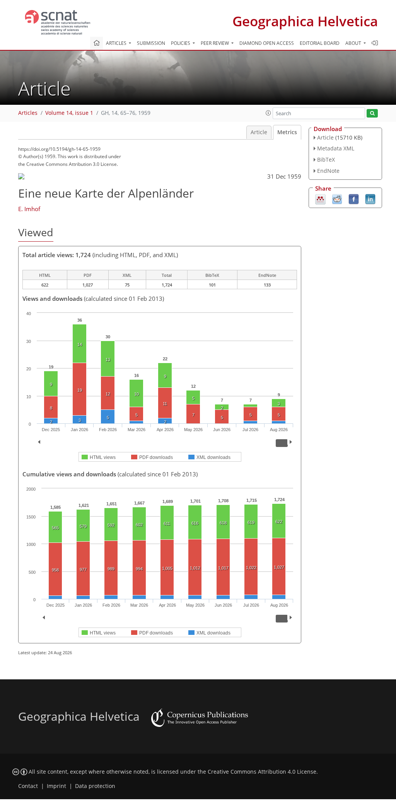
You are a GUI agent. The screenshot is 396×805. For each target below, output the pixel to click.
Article (259, 132)
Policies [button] (181, 43)
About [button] (353, 43)
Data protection (95, 786)
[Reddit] (337, 198)
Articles (28, 112)
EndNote (328, 170)
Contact (28, 786)
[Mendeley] (320, 198)
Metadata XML (335, 148)
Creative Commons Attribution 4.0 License (262, 771)
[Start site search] (372, 113)
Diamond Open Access (266, 43)
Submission (151, 43)
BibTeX (326, 159)
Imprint (56, 786)
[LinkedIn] (370, 198)
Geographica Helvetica (305, 21)
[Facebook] (353, 198)
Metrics (287, 132)
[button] (268, 112)
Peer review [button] (215, 43)
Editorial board (320, 43)
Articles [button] (117, 43)
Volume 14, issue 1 (69, 112)
